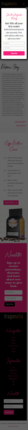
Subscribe (14, 53)
